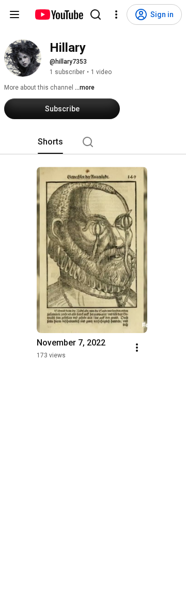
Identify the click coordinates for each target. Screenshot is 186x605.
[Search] (95, 14)
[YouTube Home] (58, 14)
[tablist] (93, 141)
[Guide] (14, 14)
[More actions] (137, 347)
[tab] (50, 141)
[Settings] (116, 14)
